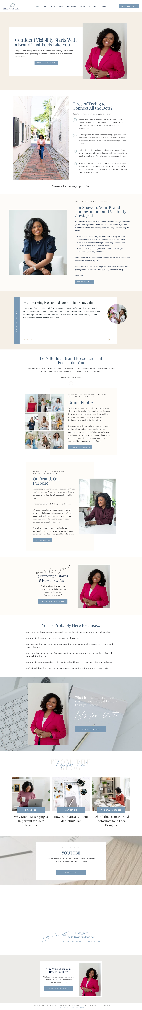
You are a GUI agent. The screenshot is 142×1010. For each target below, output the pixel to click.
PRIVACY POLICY (63, 1007)
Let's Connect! (55, 935)
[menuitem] (38, 6)
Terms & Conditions (77, 1007)
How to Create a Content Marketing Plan (71, 819)
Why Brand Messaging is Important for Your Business (31, 821)
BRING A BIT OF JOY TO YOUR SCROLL (81, 941)
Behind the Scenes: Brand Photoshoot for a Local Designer (111, 821)
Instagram (81, 933)
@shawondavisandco (81, 937)
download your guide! (52, 569)
